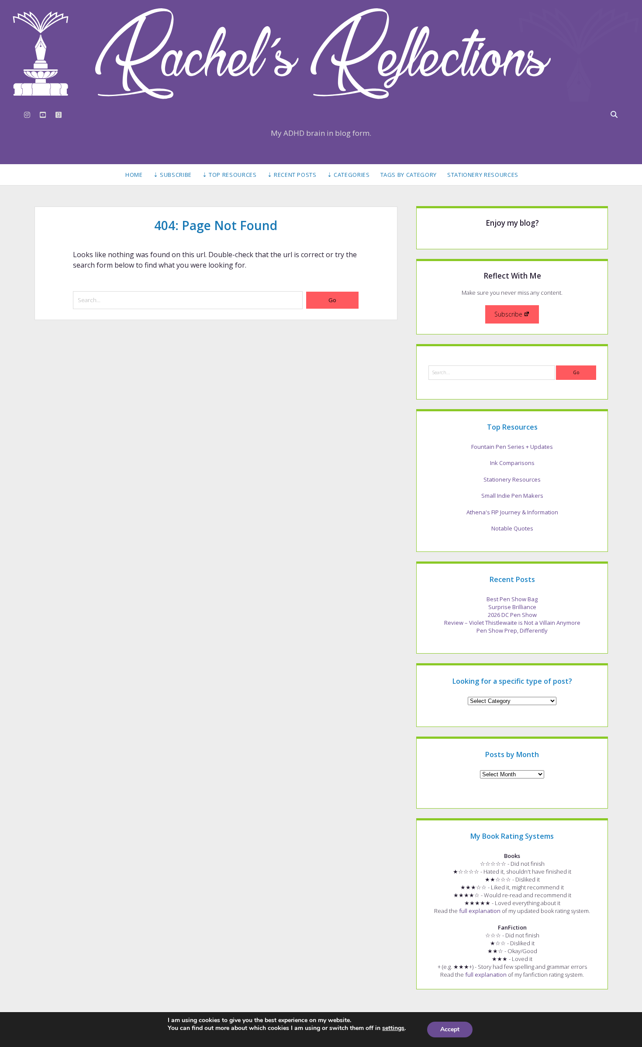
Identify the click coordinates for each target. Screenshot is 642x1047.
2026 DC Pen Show (512, 615)
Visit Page (321, 53)
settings (393, 1028)
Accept (449, 1029)
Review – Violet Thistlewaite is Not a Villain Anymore (512, 623)
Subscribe (508, 314)
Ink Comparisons (512, 463)
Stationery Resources (482, 175)
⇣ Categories (348, 175)
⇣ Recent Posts (292, 175)
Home (134, 175)
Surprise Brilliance (512, 607)
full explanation (479, 911)
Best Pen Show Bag (512, 599)
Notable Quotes (512, 528)
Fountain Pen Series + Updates (512, 447)
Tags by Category (408, 175)
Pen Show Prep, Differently (512, 630)
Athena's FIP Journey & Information (512, 512)
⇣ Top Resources (229, 175)
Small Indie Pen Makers (512, 495)
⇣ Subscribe (172, 175)
